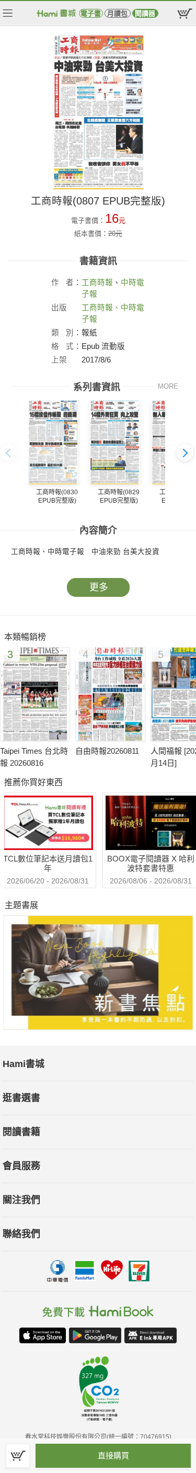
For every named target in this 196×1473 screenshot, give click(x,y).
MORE (168, 386)
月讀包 (117, 13)
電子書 (90, 13)
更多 (98, 587)
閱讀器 (145, 13)
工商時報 (97, 282)
